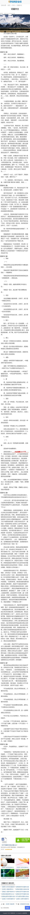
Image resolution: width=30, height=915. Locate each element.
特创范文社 (12, 913)
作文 (13, 5)
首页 (9, 5)
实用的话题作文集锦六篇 (22, 889)
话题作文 (19, 5)
